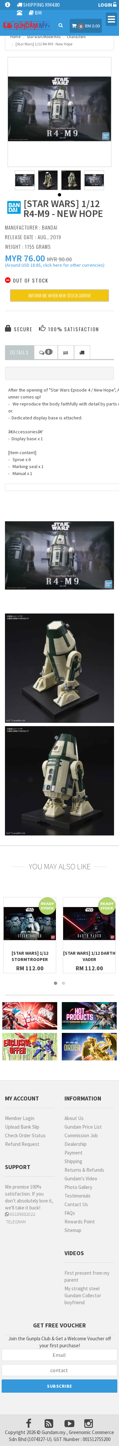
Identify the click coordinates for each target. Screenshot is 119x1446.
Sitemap (72, 1230)
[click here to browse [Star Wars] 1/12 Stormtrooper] (30, 923)
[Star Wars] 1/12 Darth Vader (89, 956)
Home (15, 36)
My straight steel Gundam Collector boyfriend (82, 1295)
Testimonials (77, 1196)
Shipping (73, 1161)
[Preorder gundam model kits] (89, 1046)
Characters (76, 36)
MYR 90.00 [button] (59, 259)
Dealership (75, 1144)
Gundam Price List (83, 1127)
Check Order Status (25, 1135)
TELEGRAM (15, 1222)
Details (19, 352)
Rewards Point (79, 1221)
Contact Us (76, 1204)
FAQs (69, 1213)
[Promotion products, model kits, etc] (29, 1046)
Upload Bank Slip (22, 1127)
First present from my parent (86, 1276)
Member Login (19, 1118)
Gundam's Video (80, 1178)
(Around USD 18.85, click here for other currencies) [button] (54, 266)
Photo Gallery (78, 1187)
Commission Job (81, 1135)
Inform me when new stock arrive (59, 295)
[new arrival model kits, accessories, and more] (29, 1016)
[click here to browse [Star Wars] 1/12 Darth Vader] (89, 923)
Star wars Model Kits (43, 36)
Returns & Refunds (84, 1170)
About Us (74, 1118)
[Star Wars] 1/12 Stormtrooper (30, 956)
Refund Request (22, 1144)
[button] (25, 258)
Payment (73, 1153)
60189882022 (22, 1214)
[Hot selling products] (89, 1016)
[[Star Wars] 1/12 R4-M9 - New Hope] (59, 109)
